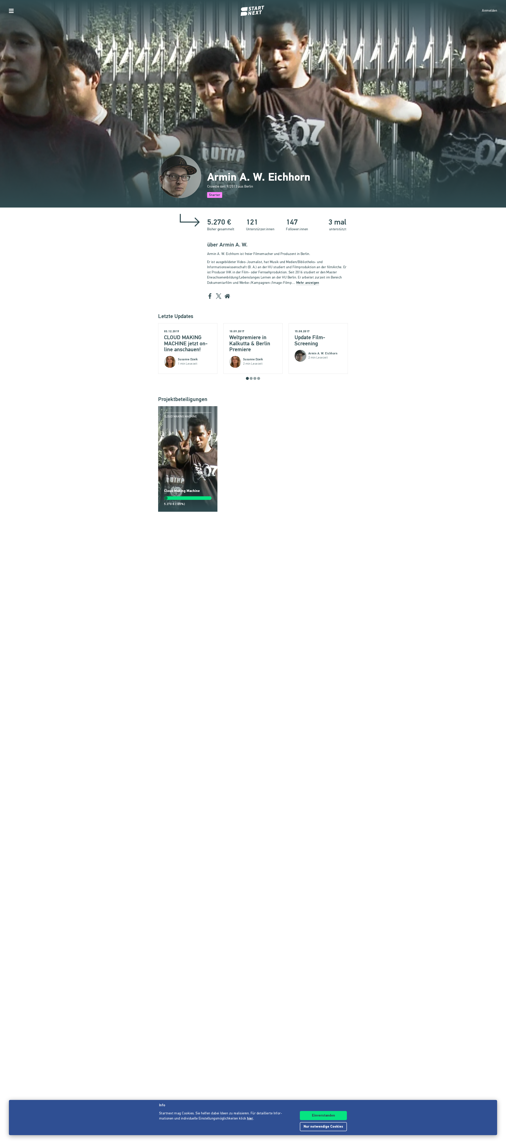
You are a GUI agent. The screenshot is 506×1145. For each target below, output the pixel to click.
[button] (247, 378)
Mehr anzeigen (307, 283)
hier (250, 1118)
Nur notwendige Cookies (323, 1127)
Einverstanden (323, 1116)
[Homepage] (253, 11)
